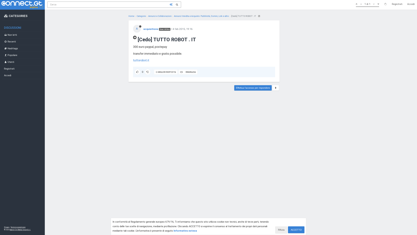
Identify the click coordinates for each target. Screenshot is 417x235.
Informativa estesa (185, 230)
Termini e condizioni (18, 227)
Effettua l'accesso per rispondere (253, 87)
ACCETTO (296, 229)
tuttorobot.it (141, 60)
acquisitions (150, 29)
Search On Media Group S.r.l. (20, 230)
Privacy (6, 227)
